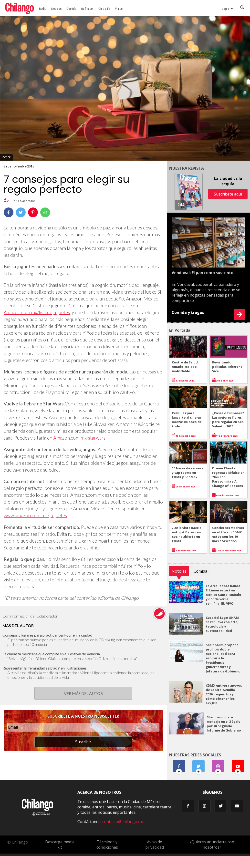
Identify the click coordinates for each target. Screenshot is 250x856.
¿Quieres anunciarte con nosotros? (212, 844)
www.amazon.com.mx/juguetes (35, 515)
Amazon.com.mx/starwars (79, 438)
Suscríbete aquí (228, 194)
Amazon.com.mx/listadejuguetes (37, 312)
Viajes (119, 8)
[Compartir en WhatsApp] (45, 212)
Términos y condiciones (107, 844)
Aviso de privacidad (154, 844)
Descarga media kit (59, 844)
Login (226, 8)
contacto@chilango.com (124, 821)
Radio (42, 8)
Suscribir (83, 741)
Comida (71, 8)
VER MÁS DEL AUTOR (83, 693)
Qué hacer (87, 8)
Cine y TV (104, 8)
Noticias (56, 8)
